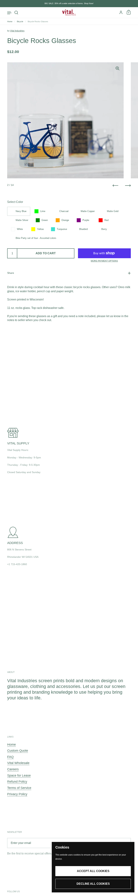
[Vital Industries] (69, 12)
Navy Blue (21, 211)
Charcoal (63, 211)
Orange (65, 220)
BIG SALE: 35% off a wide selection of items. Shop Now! (69, 3)
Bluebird (83, 229)
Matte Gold (112, 211)
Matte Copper (88, 211)
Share (10, 272)
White (20, 229)
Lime (42, 211)
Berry (104, 229)
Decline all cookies (93, 883)
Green (45, 220)
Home (9, 21)
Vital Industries (17, 31)
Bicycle (20, 21)
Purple (85, 220)
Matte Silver (22, 220)
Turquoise (62, 229)
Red (106, 220)
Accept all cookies (93, 871)
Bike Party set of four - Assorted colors (36, 238)
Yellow (40, 229)
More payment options (104, 261)
